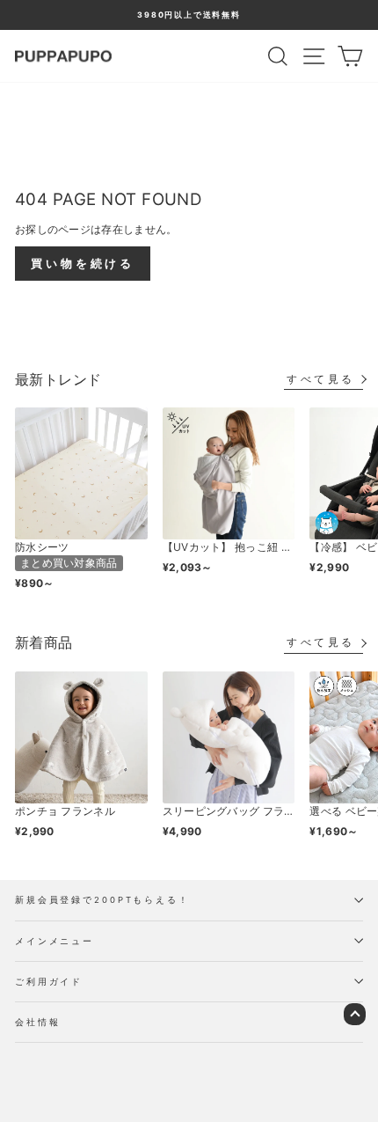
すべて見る (321, 378)
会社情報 (37, 1022)
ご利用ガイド (49, 981)
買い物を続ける (82, 263)
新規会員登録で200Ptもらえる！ (102, 900)
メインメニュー (54, 941)
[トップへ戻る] (355, 1014)
